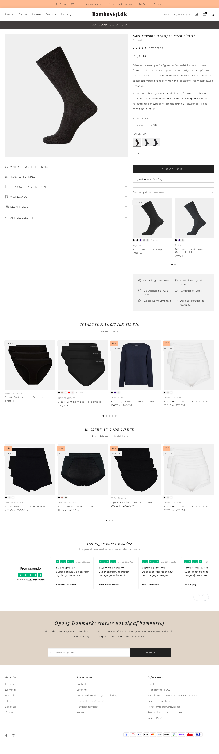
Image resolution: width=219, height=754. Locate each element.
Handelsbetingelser (88, 706)
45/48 (153, 125)
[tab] (172, 264)
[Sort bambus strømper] (152, 218)
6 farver (154, 240)
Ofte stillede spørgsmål (90, 701)
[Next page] (213, 218)
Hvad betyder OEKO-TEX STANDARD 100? (172, 695)
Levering (81, 689)
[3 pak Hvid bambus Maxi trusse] (189, 365)
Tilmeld (150, 652)
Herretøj (10, 684)
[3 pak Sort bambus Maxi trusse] (83, 365)
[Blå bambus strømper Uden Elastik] (194, 218)
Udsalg (66, 14)
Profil (151, 684)
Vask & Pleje (155, 718)
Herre (9, 14)
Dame (22, 14)
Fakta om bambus (159, 701)
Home (36, 14)
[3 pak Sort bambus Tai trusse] (30, 365)
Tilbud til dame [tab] (99, 436)
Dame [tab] (104, 331)
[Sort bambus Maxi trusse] (83, 469)
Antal (136, 153)
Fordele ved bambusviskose (164, 706)
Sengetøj (10, 706)
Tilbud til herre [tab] (120, 436)
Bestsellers (11, 695)
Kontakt (81, 684)
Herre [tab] (115, 331)
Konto (80, 712)
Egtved (137, 40)
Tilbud (8, 701)
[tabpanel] (109, 378)
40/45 (139, 125)
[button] (140, 47)
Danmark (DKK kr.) (175, 14)
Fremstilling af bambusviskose (166, 712)
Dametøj (10, 689)
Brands (51, 14)
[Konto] (196, 14)
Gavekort (10, 712)
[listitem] (66, 4)
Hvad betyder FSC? (159, 689)
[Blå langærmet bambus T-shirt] (136, 365)
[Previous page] (133, 218)
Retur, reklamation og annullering (96, 695)
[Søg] (212, 14)
